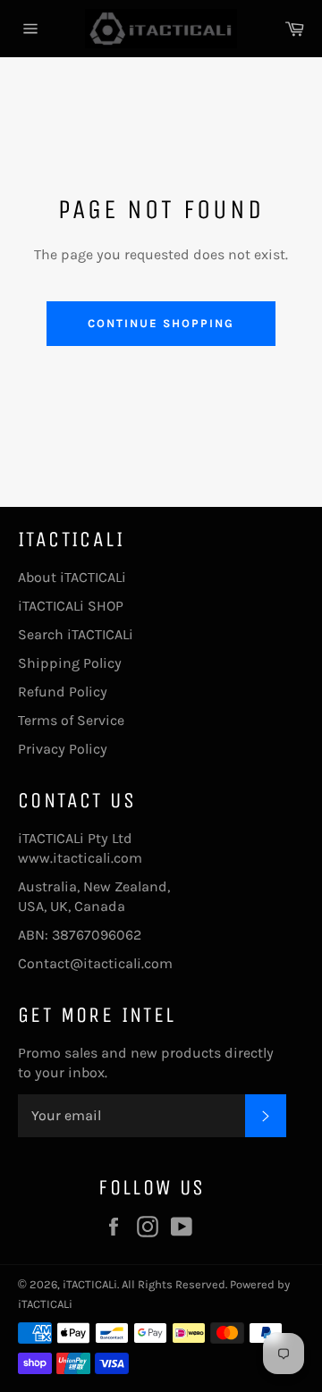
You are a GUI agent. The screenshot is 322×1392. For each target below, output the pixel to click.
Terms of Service (71, 720)
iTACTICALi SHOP (70, 605)
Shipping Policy (70, 662)
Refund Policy (62, 691)
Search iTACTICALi (75, 634)
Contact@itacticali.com (95, 963)
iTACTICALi (90, 1284)
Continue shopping (160, 323)
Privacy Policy (62, 748)
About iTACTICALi (72, 577)
